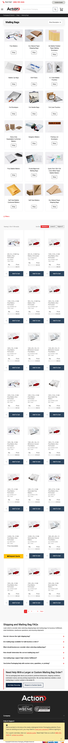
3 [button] (31, 611)
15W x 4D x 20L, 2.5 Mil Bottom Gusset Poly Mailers (53, 538)
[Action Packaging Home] (34, 700)
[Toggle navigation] (2, 9)
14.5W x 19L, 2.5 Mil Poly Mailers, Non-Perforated (13, 538)
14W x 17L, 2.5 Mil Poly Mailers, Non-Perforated (53, 444)
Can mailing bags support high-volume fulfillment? (20, 658)
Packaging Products (9, 15)
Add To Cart (16, 273)
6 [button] (37, 611)
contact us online (17, 735)
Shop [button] (13, 52)
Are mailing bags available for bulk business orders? (21, 642)
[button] (2, 9)
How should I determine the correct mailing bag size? (21, 652)
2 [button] (28, 611)
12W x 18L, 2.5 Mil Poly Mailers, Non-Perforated (12, 444)
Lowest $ (52, 226)
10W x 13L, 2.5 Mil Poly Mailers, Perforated (12, 350)
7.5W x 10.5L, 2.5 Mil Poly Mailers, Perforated (13, 302)
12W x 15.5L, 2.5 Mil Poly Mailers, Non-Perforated (13, 397)
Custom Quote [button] (59, 2)
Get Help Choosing (14, 685)
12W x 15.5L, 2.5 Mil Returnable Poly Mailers (53, 397)
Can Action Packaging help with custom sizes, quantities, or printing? (26, 663)
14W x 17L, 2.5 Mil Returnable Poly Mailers (33, 491)
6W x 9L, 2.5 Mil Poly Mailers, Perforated (33, 255)
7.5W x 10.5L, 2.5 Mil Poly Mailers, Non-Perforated (54, 255)
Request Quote (14, 556)
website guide (31, 733)
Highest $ (60, 226)
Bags (18, 15)
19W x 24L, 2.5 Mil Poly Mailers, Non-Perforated (12, 585)
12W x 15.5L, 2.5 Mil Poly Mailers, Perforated (33, 397)
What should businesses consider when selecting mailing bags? (24, 647)
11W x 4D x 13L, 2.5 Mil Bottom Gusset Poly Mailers (53, 350)
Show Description (54, 22)
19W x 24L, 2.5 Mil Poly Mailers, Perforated (33, 585)
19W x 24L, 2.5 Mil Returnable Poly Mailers (53, 585)
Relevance (45, 226)
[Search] (55, 9)
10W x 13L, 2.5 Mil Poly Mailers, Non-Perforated (53, 302)
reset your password (42, 729)
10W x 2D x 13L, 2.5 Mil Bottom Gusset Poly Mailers (33, 350)
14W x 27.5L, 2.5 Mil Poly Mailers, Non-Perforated (53, 491)
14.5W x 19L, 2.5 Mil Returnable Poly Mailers (33, 538)
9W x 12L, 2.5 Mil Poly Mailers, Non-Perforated (34, 302)
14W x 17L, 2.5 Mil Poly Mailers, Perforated (12, 491)
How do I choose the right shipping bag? (16, 636)
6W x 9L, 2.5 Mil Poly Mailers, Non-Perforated (13, 255)
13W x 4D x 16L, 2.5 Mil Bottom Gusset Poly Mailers (33, 444)
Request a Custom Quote (33, 685)
